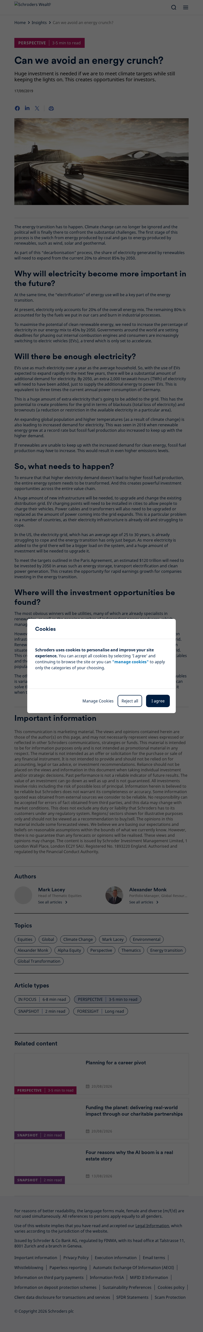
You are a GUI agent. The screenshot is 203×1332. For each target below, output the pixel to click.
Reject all (130, 701)
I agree (158, 701)
